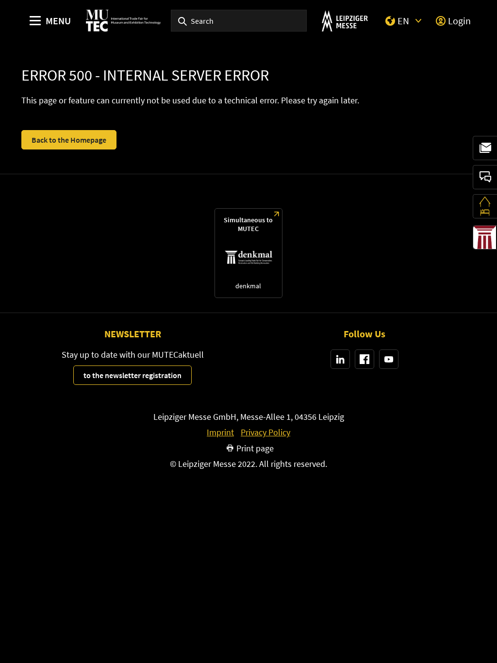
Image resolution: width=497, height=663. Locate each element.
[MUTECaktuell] (485, 148)
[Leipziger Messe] (345, 21)
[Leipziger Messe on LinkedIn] (340, 359)
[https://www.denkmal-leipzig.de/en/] (248, 253)
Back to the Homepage (69, 140)
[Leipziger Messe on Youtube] (388, 359)
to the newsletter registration (132, 375)
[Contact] (485, 177)
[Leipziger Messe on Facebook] (364, 359)
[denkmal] (485, 237)
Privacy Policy (265, 432)
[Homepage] (123, 21)
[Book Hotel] (485, 206)
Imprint (220, 432)
